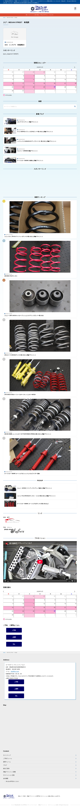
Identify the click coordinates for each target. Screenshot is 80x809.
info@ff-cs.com (15, 671)
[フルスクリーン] (75, 581)
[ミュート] (72, 581)
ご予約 (14, 630)
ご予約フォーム (7, 758)
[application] (40, 561)
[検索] (75, 106)
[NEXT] (75, 67)
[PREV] (4, 67)
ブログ (5, 765)
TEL (14, 644)
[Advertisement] (13, 181)
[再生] (5, 581)
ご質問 (14, 637)
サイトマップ (7, 755)
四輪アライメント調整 (9, 771)
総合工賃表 (6, 768)
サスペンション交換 (8, 775)
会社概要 (5, 778)
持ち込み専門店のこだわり (12, 781)
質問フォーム (7, 762)
